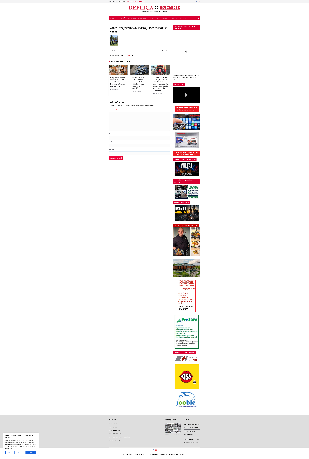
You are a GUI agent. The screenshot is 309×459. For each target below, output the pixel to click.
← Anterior (112, 51)
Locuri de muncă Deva (114, 440)
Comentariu (113, 110)
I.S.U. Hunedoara (113, 423)
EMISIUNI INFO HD (154, 18)
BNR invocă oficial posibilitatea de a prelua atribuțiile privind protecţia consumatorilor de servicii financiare (138, 83)
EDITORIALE (174, 18)
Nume (110, 134)
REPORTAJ (165, 18)
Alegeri (10, 452)
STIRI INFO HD (142, 18)
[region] (21, 444)
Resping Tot (20, 452)
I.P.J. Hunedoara (113, 427)
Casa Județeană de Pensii (115, 433)
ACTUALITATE (113, 18)
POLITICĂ (122, 18)
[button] (159, 18)
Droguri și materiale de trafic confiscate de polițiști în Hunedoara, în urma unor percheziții (117, 82)
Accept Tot (31, 452)
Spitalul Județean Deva (114, 430)
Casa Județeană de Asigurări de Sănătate (119, 437)
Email (110, 142)
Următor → (166, 51)
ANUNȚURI (183, 18)
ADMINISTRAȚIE (131, 18)
